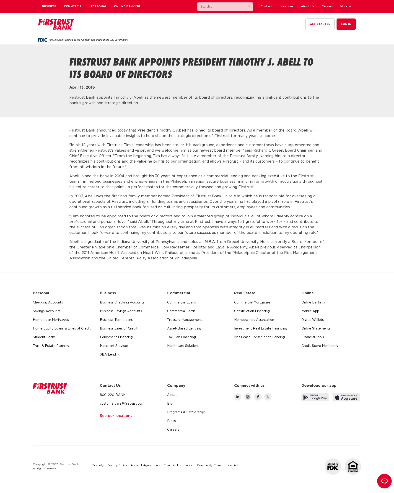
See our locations (116, 416)
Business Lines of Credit (118, 328)
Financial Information (178, 465)
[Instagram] (247, 397)
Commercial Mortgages (252, 302)
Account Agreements (145, 465)
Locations (286, 6)
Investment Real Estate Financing (260, 328)
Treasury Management (184, 320)
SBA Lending (110, 354)
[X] (268, 397)
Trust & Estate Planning (51, 346)
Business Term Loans (116, 320)
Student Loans (44, 337)
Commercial (73, 6)
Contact (266, 6)
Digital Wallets (312, 320)
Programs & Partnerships (186, 412)
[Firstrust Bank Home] (50, 388)
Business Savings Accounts (121, 311)
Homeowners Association (254, 320)
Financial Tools (312, 337)
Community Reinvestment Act (217, 465)
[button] (346, 6)
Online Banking (127, 6)
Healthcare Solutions (183, 346)
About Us (307, 6)
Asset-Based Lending (184, 328)
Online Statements (316, 328)
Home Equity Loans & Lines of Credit (62, 328)
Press (171, 421)
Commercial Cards (181, 311)
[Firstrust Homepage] (56, 24)
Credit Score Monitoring (319, 346)
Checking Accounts (48, 302)
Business (49, 6)
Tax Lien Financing (181, 337)
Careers (327, 6)
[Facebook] (258, 397)
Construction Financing (252, 311)
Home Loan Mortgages (51, 320)
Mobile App (310, 311)
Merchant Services (114, 346)
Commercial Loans (181, 302)
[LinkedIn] (237, 397)
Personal (99, 6)
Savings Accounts (46, 311)
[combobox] (220, 7)
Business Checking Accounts (122, 302)
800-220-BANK (113, 395)
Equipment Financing (116, 337)
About (172, 395)
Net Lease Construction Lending (259, 337)
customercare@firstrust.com (122, 403)
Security (98, 465)
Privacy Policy (117, 465)
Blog (170, 403)
